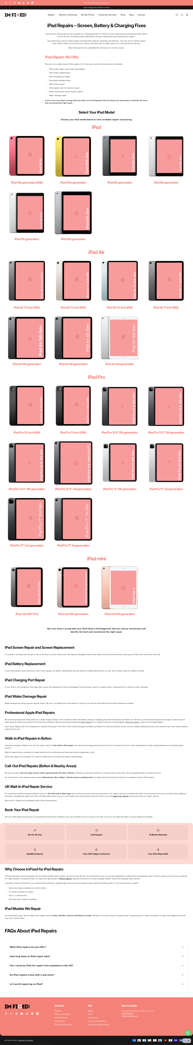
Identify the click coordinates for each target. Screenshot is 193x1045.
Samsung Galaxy (132, 722)
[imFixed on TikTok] (24, 3)
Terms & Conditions (97, 1021)
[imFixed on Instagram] (15, 3)
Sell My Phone (61, 1018)
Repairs (58, 1011)
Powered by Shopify (25, 1040)
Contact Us (93, 1018)
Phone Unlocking (62, 1014)
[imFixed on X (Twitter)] (10, 3)
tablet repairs (86, 722)
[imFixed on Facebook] (6, 3)
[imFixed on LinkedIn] (32, 3)
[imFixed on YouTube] (19, 3)
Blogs (90, 1011)
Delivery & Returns (63, 1025)
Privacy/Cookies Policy (98, 1025)
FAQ (90, 1014)
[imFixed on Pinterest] (28, 3)
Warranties (60, 1021)
